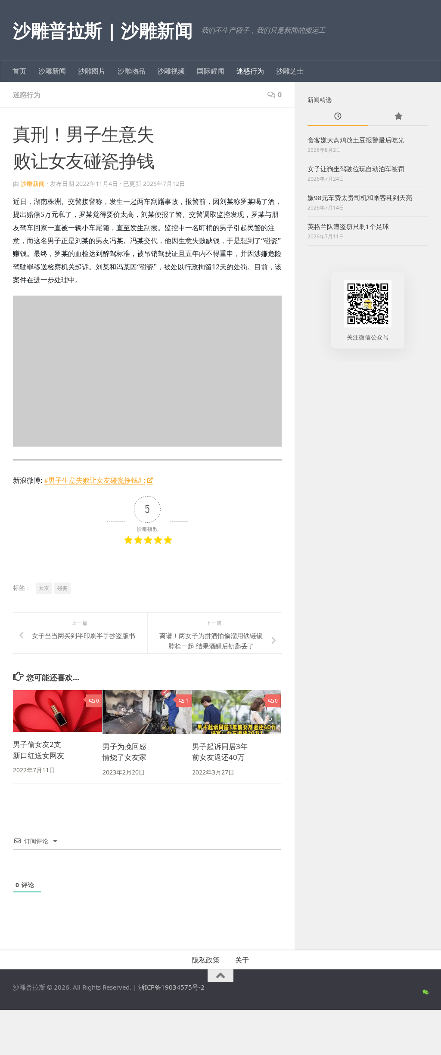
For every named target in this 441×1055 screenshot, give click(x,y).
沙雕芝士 (290, 71)
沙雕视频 (171, 71)
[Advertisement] (367, 428)
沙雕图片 (92, 71)
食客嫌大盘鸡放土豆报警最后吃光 (355, 140)
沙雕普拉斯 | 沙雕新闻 (103, 30)
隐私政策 (206, 960)
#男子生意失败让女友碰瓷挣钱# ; (95, 480)
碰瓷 (62, 588)
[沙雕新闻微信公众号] (425, 992)
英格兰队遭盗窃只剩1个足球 (348, 226)
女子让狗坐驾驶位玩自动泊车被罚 (355, 168)
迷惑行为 (250, 71)
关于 (242, 960)
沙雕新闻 (52, 71)
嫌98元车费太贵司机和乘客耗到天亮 (359, 197)
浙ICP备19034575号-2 (171, 987)
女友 (44, 588)
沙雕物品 (131, 71)
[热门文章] (398, 117)
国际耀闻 (210, 71)
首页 (19, 71)
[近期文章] (337, 117)
